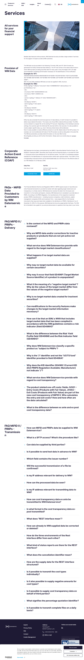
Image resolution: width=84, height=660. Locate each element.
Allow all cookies (73, 647)
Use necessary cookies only (73, 655)
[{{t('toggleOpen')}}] (24, 223)
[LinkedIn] (62, 628)
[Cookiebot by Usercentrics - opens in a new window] (8, 657)
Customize (72, 651)
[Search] (55, 4)
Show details (20, 657)
